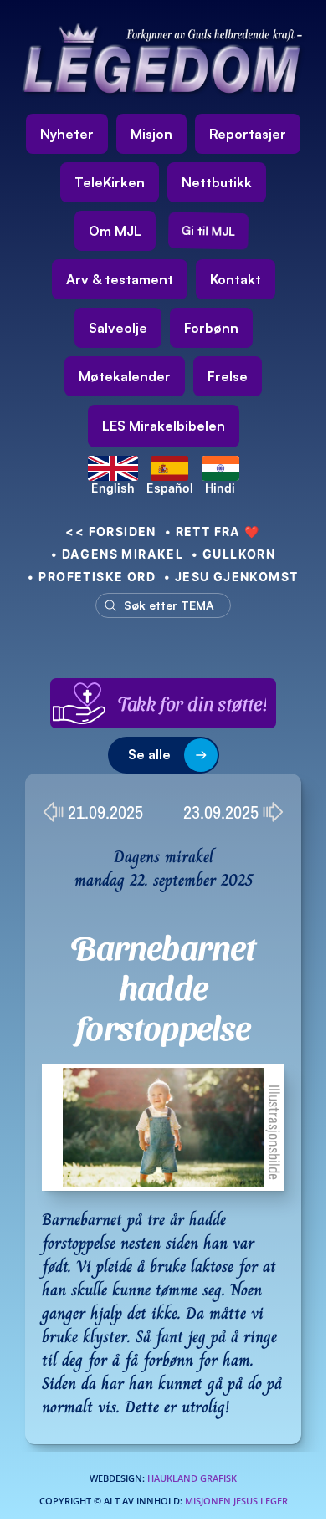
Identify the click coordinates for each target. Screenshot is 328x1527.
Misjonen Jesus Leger (236, 1500)
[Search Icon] (159, 605)
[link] (163, 426)
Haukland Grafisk (192, 1478)
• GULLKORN (233, 554)
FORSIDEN (110, 531)
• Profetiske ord (92, 576)
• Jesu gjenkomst (231, 576)
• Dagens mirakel (117, 554)
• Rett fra (213, 531)
